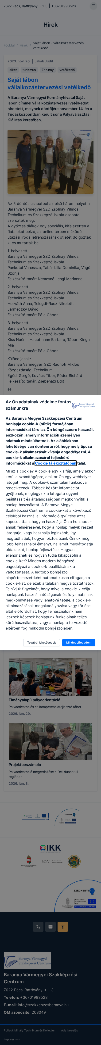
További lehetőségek (41, 642)
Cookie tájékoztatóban (55, 463)
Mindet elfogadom (78, 642)
